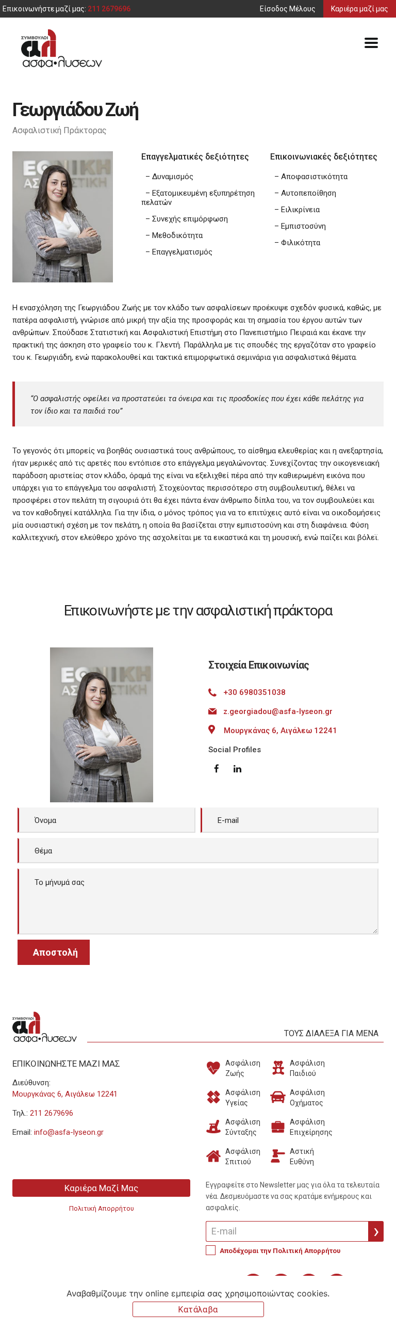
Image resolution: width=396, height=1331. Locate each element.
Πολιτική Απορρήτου (101, 1208)
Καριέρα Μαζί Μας (101, 1188)
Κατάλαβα (198, 1309)
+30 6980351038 (254, 692)
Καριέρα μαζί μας (359, 9)
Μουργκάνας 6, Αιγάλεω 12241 (280, 730)
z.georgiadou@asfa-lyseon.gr (278, 711)
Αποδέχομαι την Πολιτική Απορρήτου (280, 1251)
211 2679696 (109, 9)
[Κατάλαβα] (383, 1303)
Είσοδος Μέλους (288, 9)
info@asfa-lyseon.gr (69, 1132)
